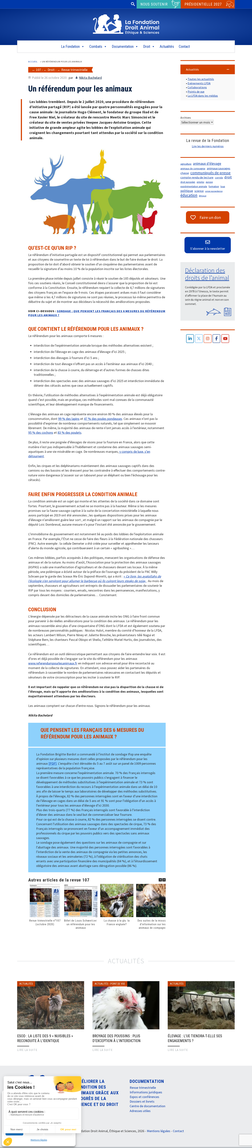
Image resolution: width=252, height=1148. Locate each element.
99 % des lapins (69, 419)
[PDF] (52, 763)
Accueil (33, 61)
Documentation (123, 46)
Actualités (167, 46)
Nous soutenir (154, 4)
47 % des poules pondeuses (103, 419)
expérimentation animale (193, 186)
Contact (184, 46)
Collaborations (197, 87)
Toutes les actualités (201, 79)
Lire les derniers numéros (208, 146)
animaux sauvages (218, 168)
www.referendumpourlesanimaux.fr (52, 663)
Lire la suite (27, 1050)
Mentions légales (39, 1140)
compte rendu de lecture (196, 177)
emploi (200, 182)
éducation (188, 195)
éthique (202, 195)
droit (228, 177)
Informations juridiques (146, 1092)
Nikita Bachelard (90, 77)
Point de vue (117, 983)
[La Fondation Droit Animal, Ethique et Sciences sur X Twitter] (199, 338)
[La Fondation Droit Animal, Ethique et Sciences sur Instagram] (208, 338)
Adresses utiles (140, 1111)
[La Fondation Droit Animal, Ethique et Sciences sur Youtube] (225, 338)
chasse (184, 173)
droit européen (187, 182)
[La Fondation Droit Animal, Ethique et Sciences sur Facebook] (216, 338)
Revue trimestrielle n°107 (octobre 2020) (45, 922)
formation (214, 186)
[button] (164, 879)
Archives (185, 117)
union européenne (213, 191)
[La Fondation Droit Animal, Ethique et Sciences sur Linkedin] (190, 338)
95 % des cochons (40, 432)
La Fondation (70, 46)
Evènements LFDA (199, 83)
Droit (146, 46)
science (199, 191)
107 (38, 70)
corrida (219, 177)
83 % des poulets (69, 432)
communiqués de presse (210, 173)
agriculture (185, 164)
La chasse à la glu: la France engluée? (117, 922)
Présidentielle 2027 (203, 4)
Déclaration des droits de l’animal (207, 274)
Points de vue (196, 91)
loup (222, 186)
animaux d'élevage (207, 163)
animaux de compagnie (192, 168)
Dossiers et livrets (142, 1101)
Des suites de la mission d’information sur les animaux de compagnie (153, 924)
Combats (95, 46)
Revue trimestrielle (74, 70)
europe (209, 182)
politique (186, 191)
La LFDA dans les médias (203, 95)
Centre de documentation (147, 1106)
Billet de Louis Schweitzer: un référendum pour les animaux (80, 924)
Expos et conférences (144, 1097)
